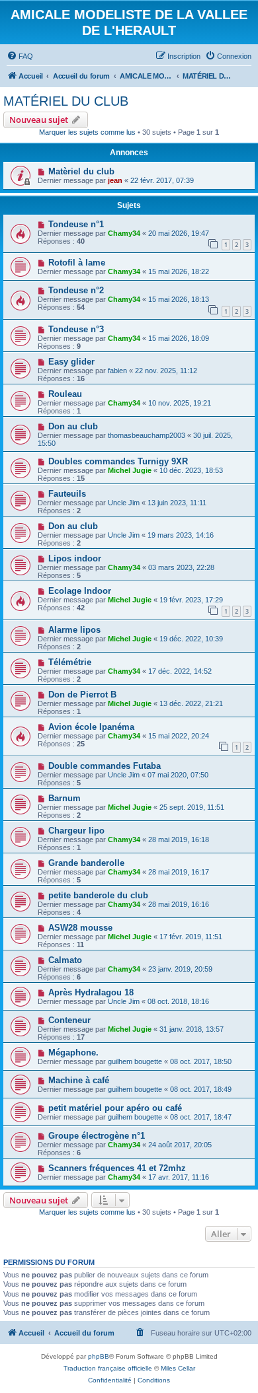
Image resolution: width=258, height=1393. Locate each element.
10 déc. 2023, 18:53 (191, 470)
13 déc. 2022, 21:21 (191, 703)
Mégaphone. (73, 1052)
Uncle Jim (124, 503)
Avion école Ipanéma (91, 727)
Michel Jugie (129, 470)
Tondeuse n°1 (76, 224)
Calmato (65, 960)
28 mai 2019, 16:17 (178, 872)
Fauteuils (67, 494)
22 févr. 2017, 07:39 (162, 180)
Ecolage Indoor (79, 591)
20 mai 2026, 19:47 (178, 233)
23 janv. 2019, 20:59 (180, 969)
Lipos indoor (74, 558)
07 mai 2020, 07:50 (178, 775)
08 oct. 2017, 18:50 (201, 1061)
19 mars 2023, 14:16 (181, 535)
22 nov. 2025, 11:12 (166, 371)
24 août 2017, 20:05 (180, 1145)
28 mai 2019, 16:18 (178, 839)
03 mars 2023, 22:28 (181, 567)
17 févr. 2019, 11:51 (190, 937)
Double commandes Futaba (104, 766)
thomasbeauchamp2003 (146, 435)
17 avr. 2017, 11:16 (178, 1177)
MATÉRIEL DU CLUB (65, 101)
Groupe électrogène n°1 (96, 1136)
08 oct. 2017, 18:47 (201, 1117)
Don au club (73, 426)
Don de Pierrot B (82, 694)
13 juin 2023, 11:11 (177, 503)
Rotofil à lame (76, 263)
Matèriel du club (81, 171)
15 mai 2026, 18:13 (178, 299)
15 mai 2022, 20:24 (178, 736)
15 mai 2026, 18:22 (178, 271)
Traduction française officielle (108, 1368)
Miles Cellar (178, 1368)
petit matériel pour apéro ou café (115, 1108)
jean (115, 180)
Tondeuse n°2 (76, 290)
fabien (117, 371)
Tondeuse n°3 (76, 329)
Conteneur (69, 1020)
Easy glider (71, 362)
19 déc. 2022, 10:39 (191, 639)
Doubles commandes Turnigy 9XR (118, 461)
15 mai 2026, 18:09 (178, 338)
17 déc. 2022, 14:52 (180, 671)
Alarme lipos (74, 630)
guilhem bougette (135, 1061)
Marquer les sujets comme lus (87, 132)
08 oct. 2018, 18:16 (178, 1001)
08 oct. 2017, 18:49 (201, 1089)
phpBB (98, 1356)
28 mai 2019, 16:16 (178, 904)
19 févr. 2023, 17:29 (191, 600)
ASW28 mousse (80, 928)
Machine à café (78, 1080)
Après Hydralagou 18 (91, 992)
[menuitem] (20, 56)
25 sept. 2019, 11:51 (191, 807)
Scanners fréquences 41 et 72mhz (117, 1168)
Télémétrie (69, 662)
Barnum (64, 798)
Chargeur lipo (76, 831)
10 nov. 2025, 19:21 (179, 403)
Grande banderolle (86, 863)
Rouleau (65, 394)
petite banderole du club (98, 895)
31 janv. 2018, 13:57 (191, 1029)
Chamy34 (124, 233)
